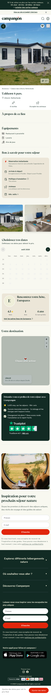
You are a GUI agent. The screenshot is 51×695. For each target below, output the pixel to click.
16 (47, 269)
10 (10, 269)
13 (29, 269)
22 (41, 274)
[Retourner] (3, 26)
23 (47, 274)
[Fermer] (48, 3)
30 (47, 278)
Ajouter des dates (39, 690)
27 (28, 278)
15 (41, 269)
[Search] (42, 18)
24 (10, 278)
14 (35, 269)
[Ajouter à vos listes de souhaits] (42, 26)
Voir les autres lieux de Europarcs (17, 319)
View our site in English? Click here (25, 12)
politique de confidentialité (32, 544)
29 (41, 278)
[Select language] (48, 18)
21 (35, 274)
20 (28, 274)
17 (10, 274)
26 (22, 278)
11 (16, 269)
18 (16, 274)
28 (35, 278)
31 (10, 283)
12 (22, 269)
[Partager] (48, 26)
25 (16, 278)
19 (22, 274)
